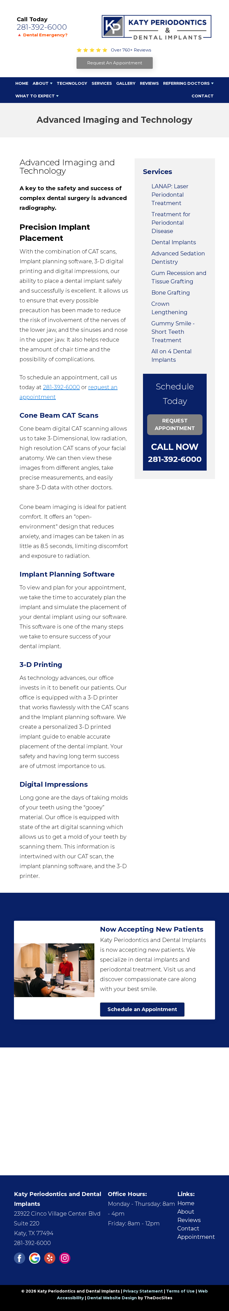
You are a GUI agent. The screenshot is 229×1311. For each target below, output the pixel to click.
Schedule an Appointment (142, 1009)
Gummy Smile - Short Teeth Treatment (173, 332)
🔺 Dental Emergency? (42, 34)
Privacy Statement (143, 1291)
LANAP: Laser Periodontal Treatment (170, 194)
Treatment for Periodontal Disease (170, 222)
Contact (203, 95)
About (41, 83)
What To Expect (35, 95)
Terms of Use (180, 1291)
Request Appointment (175, 424)
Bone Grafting (170, 292)
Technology (72, 83)
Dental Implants (173, 242)
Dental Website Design (112, 1297)
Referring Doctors (186, 83)
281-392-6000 (42, 27)
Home (21, 83)
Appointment (196, 1237)
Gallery (125, 83)
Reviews (149, 83)
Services (102, 83)
